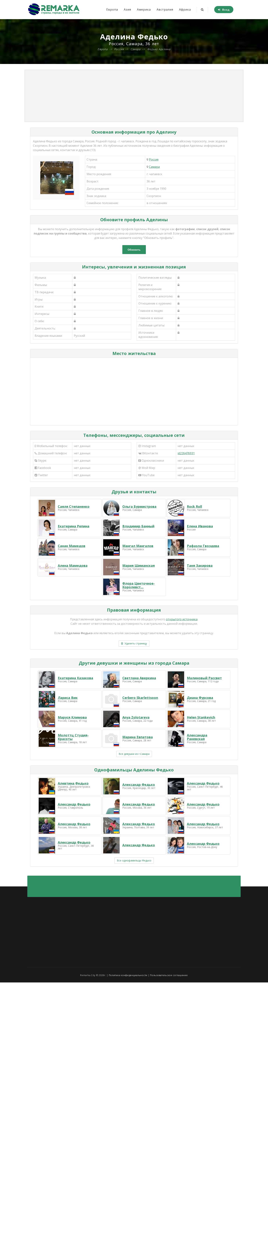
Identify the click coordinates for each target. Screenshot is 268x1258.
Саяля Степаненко (74, 506)
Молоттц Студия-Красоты (73, 737)
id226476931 (186, 453)
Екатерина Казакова (75, 678)
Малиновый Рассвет (204, 678)
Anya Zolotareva (135, 717)
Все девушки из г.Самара (134, 754)
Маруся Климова (72, 717)
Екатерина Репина (73, 526)
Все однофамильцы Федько (134, 860)
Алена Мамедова (73, 565)
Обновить (134, 249)
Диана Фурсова (200, 697)
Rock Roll (194, 506)
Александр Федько (138, 784)
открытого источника (181, 619)
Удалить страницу (135, 643)
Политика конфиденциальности (128, 975)
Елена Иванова (200, 526)
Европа (112, 9)
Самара (154, 167)
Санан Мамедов (71, 546)
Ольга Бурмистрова (139, 506)
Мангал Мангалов (137, 546)
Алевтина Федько (73, 783)
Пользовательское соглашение (169, 975)
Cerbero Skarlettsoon (140, 697)
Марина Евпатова (137, 737)
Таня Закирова (200, 565)
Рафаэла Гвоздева (203, 546)
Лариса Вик (68, 697)
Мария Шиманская (138, 565)
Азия (127, 9)
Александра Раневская (197, 737)
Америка (144, 9)
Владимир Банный (138, 526)
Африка (185, 9)
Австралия (165, 9)
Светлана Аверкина (139, 678)
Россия (153, 159)
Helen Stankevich (201, 717)
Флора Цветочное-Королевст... (138, 585)
